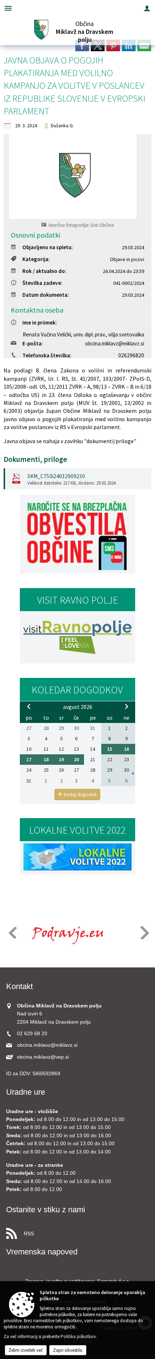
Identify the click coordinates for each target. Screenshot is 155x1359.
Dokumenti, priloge (35, 459)
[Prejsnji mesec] (29, 706)
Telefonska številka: (46, 355)
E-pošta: (32, 343)
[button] (12, 932)
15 (109, 749)
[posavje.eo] (65, 933)
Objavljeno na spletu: (47, 247)
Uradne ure (25, 1092)
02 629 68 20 (32, 1033)
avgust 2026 (77, 706)
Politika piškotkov (78, 1336)
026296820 (131, 355)
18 (46, 759)
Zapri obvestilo (68, 1350)
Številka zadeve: (42, 282)
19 (61, 759)
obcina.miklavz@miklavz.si (114, 343)
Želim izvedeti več (26, 1350)
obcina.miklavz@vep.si (43, 1057)
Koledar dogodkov (77, 689)
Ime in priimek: (39, 322)
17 (28, 759)
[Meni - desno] (147, 8)
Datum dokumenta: (45, 294)
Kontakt (19, 986)
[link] (82, 45)
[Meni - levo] (8, 8)
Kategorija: (36, 259)
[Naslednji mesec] (126, 706)
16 (126, 749)
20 (76, 759)
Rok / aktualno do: (44, 271)
